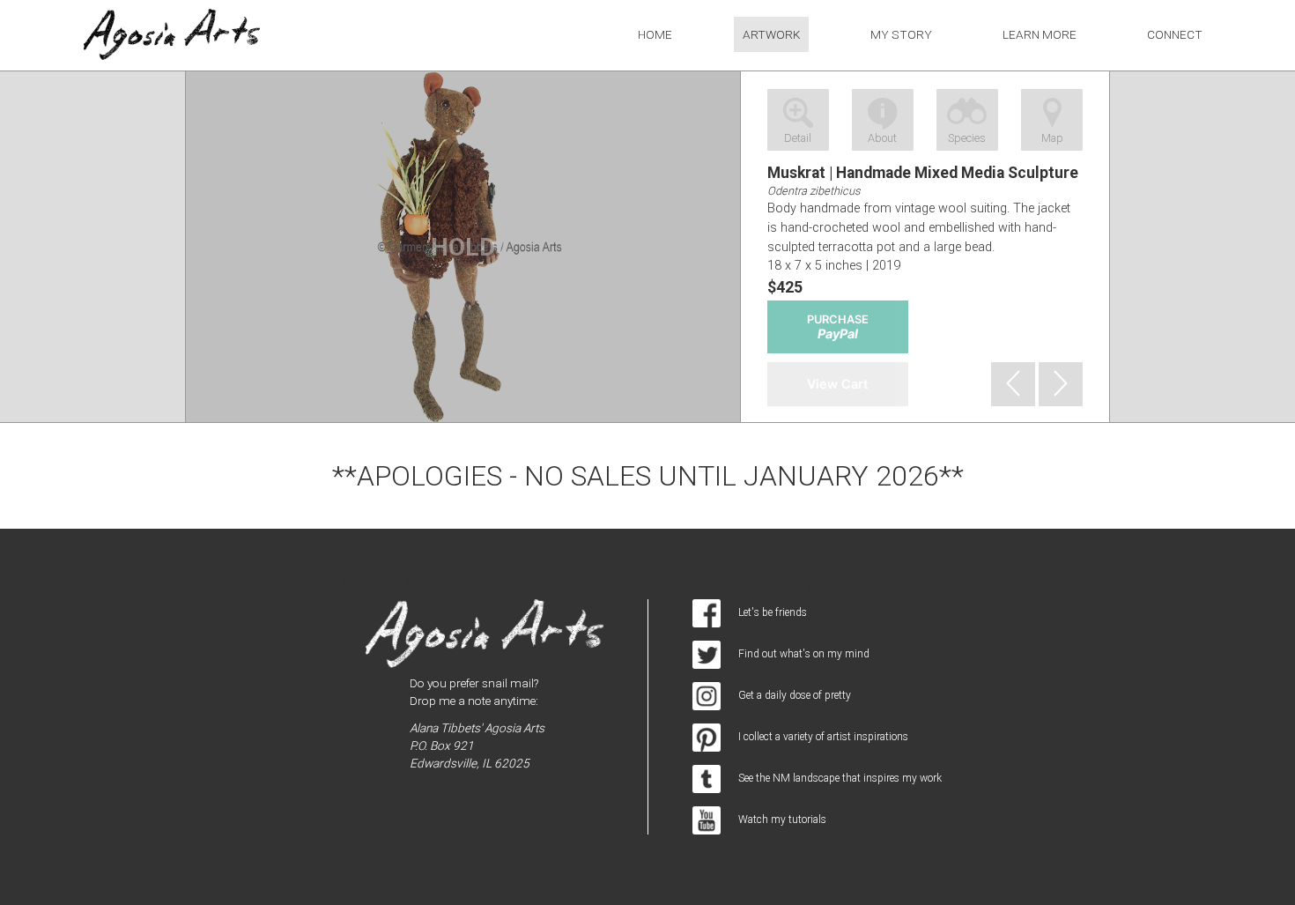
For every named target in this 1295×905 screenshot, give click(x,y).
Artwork (771, 34)
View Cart (837, 383)
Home (655, 34)
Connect (1174, 34)
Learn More (1040, 34)
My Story (901, 34)
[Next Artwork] (1061, 384)
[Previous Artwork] (1013, 384)
